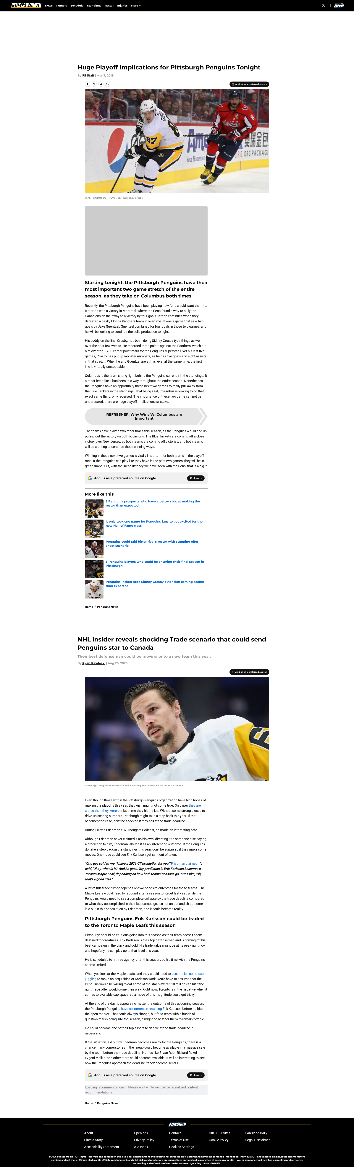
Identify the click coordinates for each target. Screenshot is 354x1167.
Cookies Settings (181, 1147)
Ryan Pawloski (93, 663)
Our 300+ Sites (219, 1133)
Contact (175, 1133)
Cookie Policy (219, 1140)
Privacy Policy (144, 1140)
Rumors (61, 5)
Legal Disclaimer (257, 1140)
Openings (141, 1133)
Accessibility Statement (101, 1147)
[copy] (107, 84)
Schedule (77, 5)
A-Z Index (141, 1147)
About (88, 1133)
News (49, 5)
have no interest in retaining (141, 1009)
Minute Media (65, 1156)
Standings (94, 5)
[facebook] (331, 5)
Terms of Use (179, 1140)
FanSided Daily (256, 1133)
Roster (109, 5)
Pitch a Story (93, 1140)
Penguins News (107, 607)
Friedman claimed (184, 863)
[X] (323, 5)
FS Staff (88, 75)
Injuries (122, 5)
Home (89, 607)
